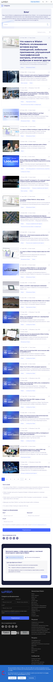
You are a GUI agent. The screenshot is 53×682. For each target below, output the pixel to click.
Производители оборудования (38, 607)
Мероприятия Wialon (31, 101)
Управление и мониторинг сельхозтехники (37, 623)
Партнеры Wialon (35, 1)
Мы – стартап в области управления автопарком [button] (22, 567)
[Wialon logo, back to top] (15, 591)
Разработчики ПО (35, 610)
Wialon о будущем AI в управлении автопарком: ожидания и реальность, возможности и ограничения (35, 216)
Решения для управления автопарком (35, 243)
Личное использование (33, 557)
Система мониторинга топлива (38, 634)
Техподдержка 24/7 (36, 640)
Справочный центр (35, 642)
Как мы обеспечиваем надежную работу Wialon (33, 144)
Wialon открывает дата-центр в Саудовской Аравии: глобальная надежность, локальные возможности (35, 76)
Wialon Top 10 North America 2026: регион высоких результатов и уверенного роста (34, 416)
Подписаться (26, 530)
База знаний (34, 650)
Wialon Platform (35, 595)
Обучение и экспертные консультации (40, 643)
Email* (4, 518)
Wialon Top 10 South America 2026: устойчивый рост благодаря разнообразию (34, 433)
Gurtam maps (34, 600)
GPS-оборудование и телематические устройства (38, 168)
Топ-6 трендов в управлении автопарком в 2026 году (35, 466)
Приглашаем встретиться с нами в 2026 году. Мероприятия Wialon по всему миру (33, 450)
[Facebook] (3, 626)
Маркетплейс (34, 609)
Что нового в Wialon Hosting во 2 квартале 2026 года (15, 505)
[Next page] (29, 479)
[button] (43, 2)
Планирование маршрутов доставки (39, 625)
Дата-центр (34, 602)
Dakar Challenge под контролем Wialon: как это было (35, 300)
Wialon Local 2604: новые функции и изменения (33, 285)
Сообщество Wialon (25, 171)
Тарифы (33, 599)
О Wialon (33, 612)
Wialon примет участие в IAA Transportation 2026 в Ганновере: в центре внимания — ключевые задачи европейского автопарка (34, 94)
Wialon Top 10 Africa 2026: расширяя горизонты (33, 367)
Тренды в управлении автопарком (40, 188)
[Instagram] (9, 626)
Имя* (4, 512)
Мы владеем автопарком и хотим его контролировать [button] (23, 565)
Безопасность (34, 604)
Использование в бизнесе (15, 557)
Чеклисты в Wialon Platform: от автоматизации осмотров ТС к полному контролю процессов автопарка (33, 269)
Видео (33, 652)
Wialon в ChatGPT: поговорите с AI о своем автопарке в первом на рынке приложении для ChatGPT (35, 181)
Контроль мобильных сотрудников (39, 630)
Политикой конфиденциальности (38, 524)
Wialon (22, 67)
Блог (32, 647)
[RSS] (16, 626)
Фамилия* (30, 512)
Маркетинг (34, 645)
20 (25, 479)
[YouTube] (6, 626)
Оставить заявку (35, 615)
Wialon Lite (34, 597)
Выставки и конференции (37, 663)
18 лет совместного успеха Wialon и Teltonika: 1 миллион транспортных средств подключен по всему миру (35, 161)
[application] (26, 673)
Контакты (33, 614)
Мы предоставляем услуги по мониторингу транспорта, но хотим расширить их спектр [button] (26, 570)
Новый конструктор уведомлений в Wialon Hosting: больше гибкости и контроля (34, 334)
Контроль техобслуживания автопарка (40, 629)
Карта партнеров (35, 660)
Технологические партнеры (37, 662)
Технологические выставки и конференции (31, 104)
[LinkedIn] (13, 626)
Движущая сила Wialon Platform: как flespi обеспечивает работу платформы (21, 502)
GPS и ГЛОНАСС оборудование (38, 605)
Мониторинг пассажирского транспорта (40, 632)
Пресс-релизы (24, 83)
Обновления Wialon (30, 67)
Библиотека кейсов (36, 648)
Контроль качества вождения (38, 627)
